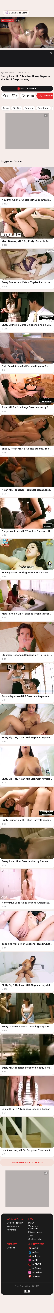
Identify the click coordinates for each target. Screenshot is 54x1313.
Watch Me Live (28, 88)
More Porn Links (18, 12)
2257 (30, 1236)
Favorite (30, 96)
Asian (6, 108)
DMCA (31, 1223)
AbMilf (35, 1260)
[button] (27, 32)
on (12, 20)
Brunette (29, 108)
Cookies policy (35, 1239)
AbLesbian (37, 1272)
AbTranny (36, 1256)
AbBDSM (36, 1264)
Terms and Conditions (33, 1227)
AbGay (35, 1252)
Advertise (11, 1230)
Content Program (15, 1223)
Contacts (11, 1248)
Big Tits (17, 108)
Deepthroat (43, 108)
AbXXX (35, 1248)
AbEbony (36, 1268)
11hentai (36, 1276)
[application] (27, 32)
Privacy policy (35, 1232)
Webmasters (13, 1226)
